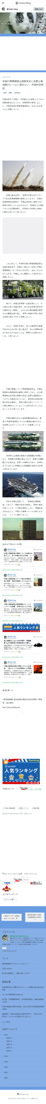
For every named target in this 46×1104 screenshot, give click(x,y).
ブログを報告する (32, 1098)
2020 (6, 1078)
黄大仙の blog (12, 9)
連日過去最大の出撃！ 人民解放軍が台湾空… (34, 917)
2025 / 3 (9, 1044)
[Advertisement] (23, 139)
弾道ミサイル (36, 99)
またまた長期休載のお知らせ (12, 994)
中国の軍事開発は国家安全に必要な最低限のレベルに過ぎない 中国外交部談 (22, 85)
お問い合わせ (7, 968)
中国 (5, 93)
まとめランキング (10, 894)
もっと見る (6, 1022)
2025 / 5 (9, 1041)
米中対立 (17, 93)
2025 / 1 (9, 1051)
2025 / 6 (9, 1038)
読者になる (39, 9)
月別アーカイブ (9, 1029)
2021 (6, 1072)
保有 (22, 456)
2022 (6, 1067)
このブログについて (9, 951)
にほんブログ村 (34, 789)
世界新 (12, 199)
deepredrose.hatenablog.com (12, 570)
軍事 (10, 93)
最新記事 (6, 982)
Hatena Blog (20, 1098)
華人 (31, 195)
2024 (6, 1056)
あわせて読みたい (10, 544)
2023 (6, 1062)
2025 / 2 (9, 1048)
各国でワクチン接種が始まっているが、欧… (11, 917)
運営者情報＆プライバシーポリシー (15, 964)
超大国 (30, 304)
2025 (6, 1035)
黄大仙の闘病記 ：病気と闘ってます (15, 973)
